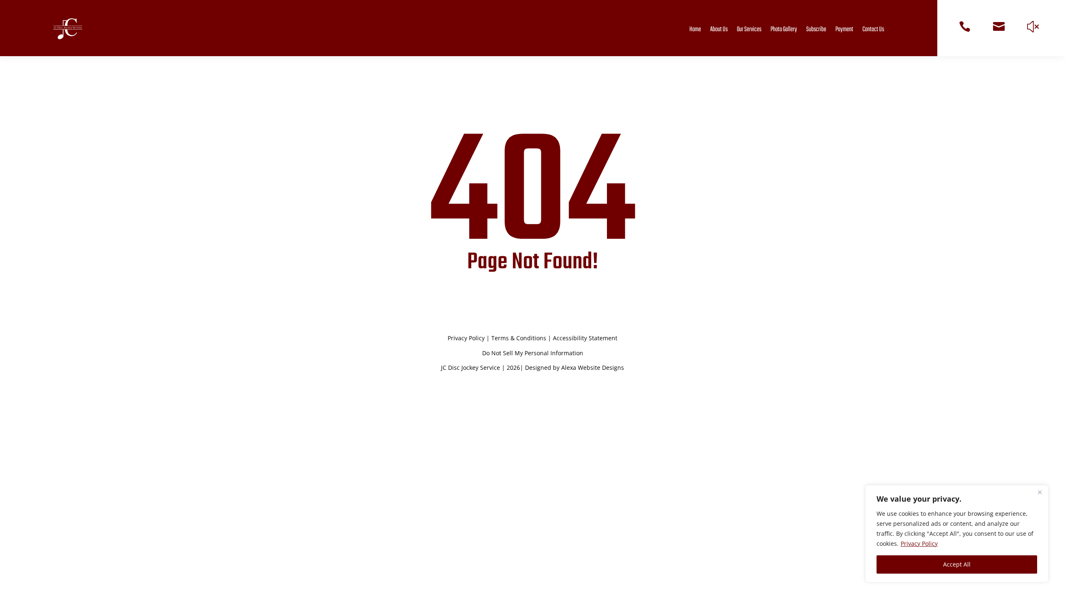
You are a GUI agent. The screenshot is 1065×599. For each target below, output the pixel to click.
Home (695, 29)
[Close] (1040, 492)
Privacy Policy (919, 543)
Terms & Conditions (518, 338)
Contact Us (873, 29)
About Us (719, 29)
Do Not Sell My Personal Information (532, 353)
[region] (956, 533)
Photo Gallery (783, 29)
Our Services (749, 29)
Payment (844, 29)
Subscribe (816, 29)
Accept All (957, 564)
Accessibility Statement (585, 338)
